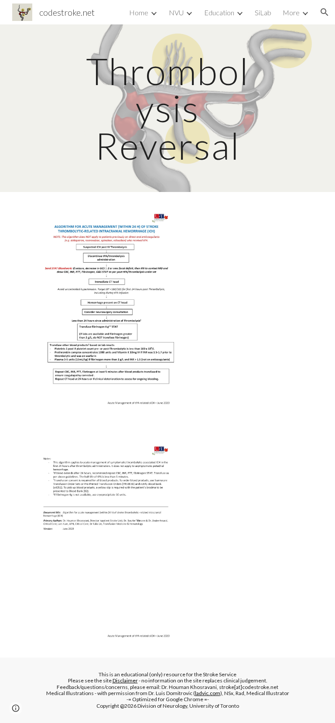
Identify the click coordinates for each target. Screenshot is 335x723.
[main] (167, 108)
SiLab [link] (263, 12)
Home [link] (138, 12)
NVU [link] (176, 12)
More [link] (291, 12)
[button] (324, 12)
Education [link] (219, 12)
